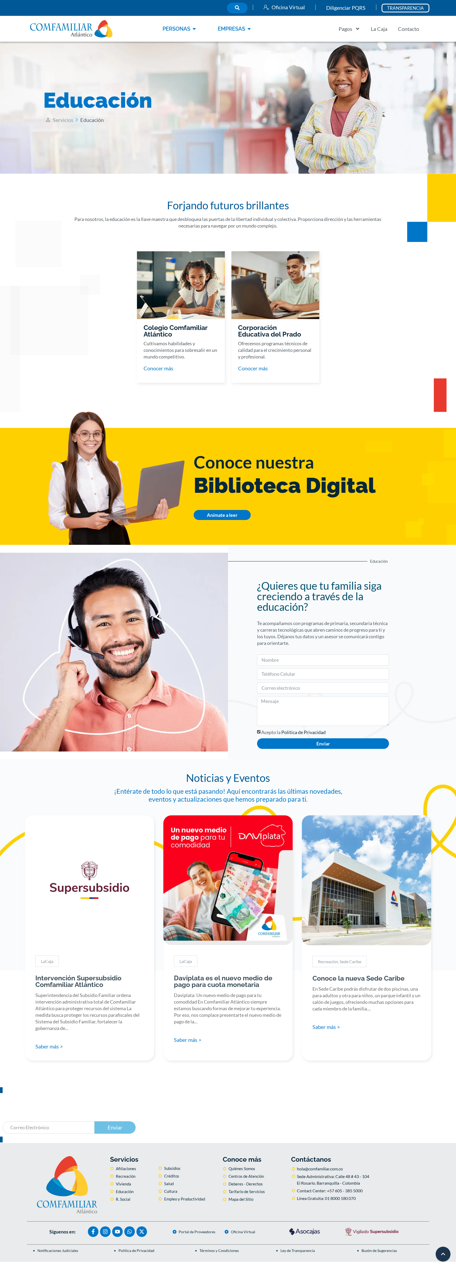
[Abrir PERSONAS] (194, 29)
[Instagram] (105, 1231)
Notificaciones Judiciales (57, 1250)
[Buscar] (237, 8)
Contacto (408, 29)
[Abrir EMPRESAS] (249, 29)
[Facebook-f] (93, 1231)
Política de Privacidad (303, 732)
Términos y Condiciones (219, 1250)
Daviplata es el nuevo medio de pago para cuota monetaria (223, 981)
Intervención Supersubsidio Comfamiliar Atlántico (78, 981)
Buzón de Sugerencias (379, 1250)
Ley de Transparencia (298, 1250)
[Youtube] (117, 1231)
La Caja (379, 29)
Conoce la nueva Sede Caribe (358, 978)
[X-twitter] (141, 1231)
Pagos (345, 29)
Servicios (63, 120)
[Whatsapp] (129, 1231)
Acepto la (293, 732)
